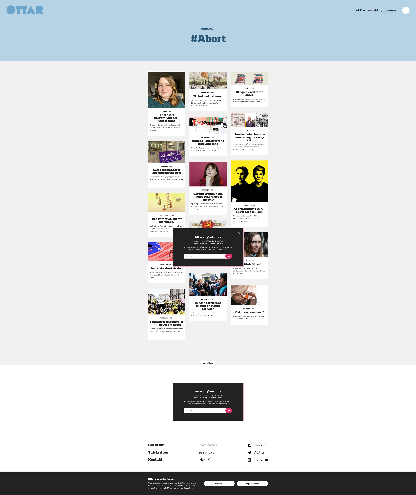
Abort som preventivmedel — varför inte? (166, 118)
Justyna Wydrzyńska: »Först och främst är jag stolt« (208, 197)
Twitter (259, 452)
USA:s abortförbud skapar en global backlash (208, 306)
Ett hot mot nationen (208, 96)
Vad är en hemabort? (249, 312)
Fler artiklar (208, 363)
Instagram (261, 460)
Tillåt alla (219, 483)
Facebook (260, 445)
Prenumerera (390, 10)
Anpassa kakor (252, 484)
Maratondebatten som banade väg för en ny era (249, 137)
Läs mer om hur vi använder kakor (180, 488)
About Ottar (207, 460)
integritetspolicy (221, 403)
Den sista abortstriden (167, 268)
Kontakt (155, 460)
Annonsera (206, 452)
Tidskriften (158, 452)
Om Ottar (156, 445)
